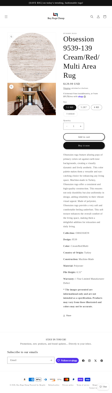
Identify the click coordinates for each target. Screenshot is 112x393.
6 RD (96, 107)
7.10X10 (72, 115)
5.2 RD (69, 107)
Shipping (66, 88)
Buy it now (84, 145)
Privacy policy (68, 385)
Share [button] (68, 315)
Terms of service (83, 385)
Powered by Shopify (38, 385)
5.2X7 (84, 107)
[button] (6, 16)
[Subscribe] (51, 360)
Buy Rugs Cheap (22, 385)
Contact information (97, 388)
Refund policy (53, 385)
